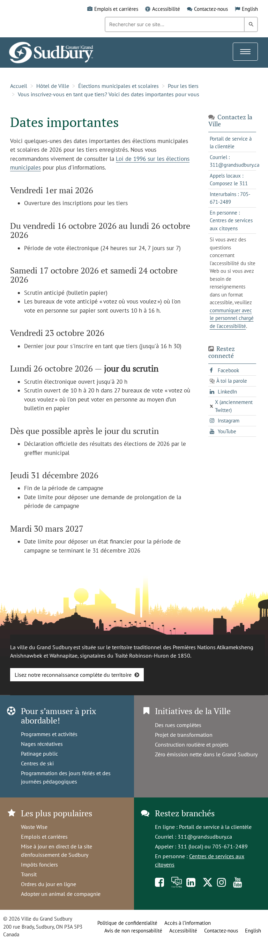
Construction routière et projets (192, 744)
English (250, 9)
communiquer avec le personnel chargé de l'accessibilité (232, 318)
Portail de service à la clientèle (215, 826)
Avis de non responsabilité (133, 930)
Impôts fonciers (39, 864)
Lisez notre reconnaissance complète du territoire (73, 674)
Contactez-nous (211, 9)
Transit (29, 874)
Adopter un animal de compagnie (60, 893)
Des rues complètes (178, 724)
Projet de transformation (184, 734)
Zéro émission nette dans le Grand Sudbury (206, 754)
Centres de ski (37, 763)
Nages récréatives (42, 743)
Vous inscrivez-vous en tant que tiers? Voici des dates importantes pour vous (108, 94)
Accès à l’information (187, 923)
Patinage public (39, 753)
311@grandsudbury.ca (205, 836)
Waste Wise (34, 826)
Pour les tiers (183, 85)
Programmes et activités (49, 734)
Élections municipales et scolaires (118, 85)
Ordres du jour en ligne (48, 884)
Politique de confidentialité (127, 923)
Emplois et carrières (116, 9)
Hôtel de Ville (52, 85)
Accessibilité (166, 9)
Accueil (18, 85)
